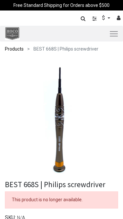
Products (14, 49)
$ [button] (104, 18)
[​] (94, 18)
